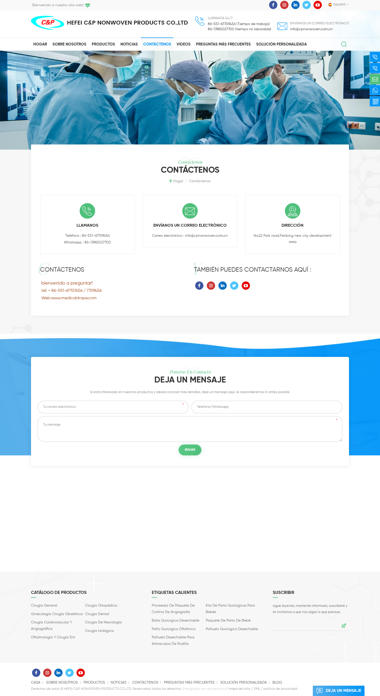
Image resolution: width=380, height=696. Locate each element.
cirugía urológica (99, 631)
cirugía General (44, 605)
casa (35, 682)
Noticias (129, 44)
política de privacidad (280, 689)
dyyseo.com (216, 689)
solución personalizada (281, 44)
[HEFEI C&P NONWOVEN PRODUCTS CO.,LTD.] (47, 23)
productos (103, 44)
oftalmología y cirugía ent (53, 637)
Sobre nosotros (69, 44)
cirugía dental (97, 614)
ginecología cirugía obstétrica (57, 614)
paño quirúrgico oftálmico (173, 629)
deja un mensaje (343, 691)
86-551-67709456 (96, 236)
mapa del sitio (239, 689)
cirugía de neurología (103, 622)
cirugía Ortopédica (101, 605)
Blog (277, 682)
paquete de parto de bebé (228, 620)
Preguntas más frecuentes (223, 44)
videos (184, 44)
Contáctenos (157, 44)
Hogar (40, 44)
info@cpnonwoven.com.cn (311, 29)
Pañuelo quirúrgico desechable (232, 629)
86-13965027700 (98, 242)
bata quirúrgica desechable (175, 620)
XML (257, 689)
